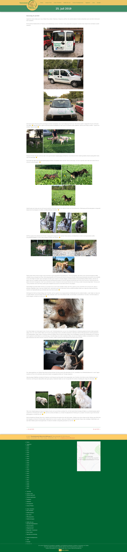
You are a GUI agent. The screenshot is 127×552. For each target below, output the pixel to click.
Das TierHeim (29, 510)
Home (41, 2)
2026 (27, 452)
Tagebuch (87, 2)
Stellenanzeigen (30, 519)
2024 (27, 458)
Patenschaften (30, 525)
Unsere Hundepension (78, 2)
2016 (27, 469)
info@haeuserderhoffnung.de (68, 438)
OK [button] (60, 550)
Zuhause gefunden (31, 497)
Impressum (29, 543)
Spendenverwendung (31, 534)
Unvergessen (29, 503)
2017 (27, 467)
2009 (27, 484)
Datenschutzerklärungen (88, 459)
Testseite (28, 491)
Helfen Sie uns (67, 2)
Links (93, 2)
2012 (27, 477)
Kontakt (99, 2)
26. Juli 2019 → (97, 429)
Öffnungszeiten (30, 516)
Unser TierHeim (57, 2)
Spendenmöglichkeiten (32, 523)
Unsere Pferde (29, 505)
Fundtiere (28, 499)
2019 (27, 445)
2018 (27, 465)
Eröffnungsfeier (30, 512)
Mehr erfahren (65, 550)
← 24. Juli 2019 (30, 429)
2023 (27, 456)
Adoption (28, 501)
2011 (27, 479)
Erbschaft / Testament (31, 530)
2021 (27, 450)
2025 (27, 460)
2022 (27, 454)
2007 (27, 488)
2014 (27, 473)
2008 (27, 486)
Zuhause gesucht (30, 495)
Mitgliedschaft (30, 528)
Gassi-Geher (29, 532)
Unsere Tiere (48, 2)
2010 (27, 482)
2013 (27, 475)
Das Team (28, 514)
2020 (27, 448)
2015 (27, 471)
